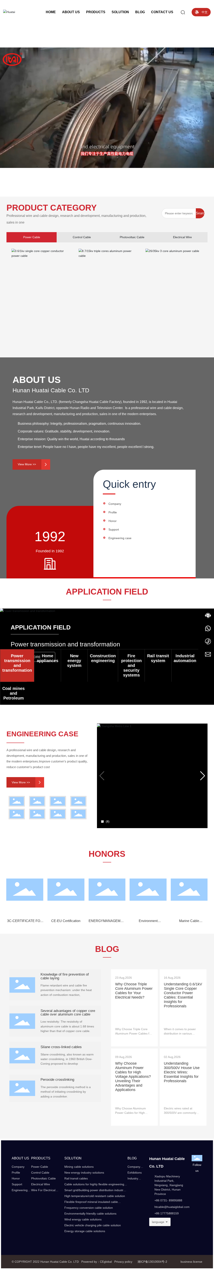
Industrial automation (185, 658)
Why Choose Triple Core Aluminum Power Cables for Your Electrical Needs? (134, 990)
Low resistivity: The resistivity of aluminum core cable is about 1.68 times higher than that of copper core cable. (67, 1026)
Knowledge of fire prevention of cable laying (65, 976)
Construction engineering (103, 658)
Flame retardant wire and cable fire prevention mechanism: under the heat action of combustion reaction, (66, 990)
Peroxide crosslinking (57, 1079)
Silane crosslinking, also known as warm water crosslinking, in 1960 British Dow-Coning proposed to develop (67, 1059)
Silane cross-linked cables (61, 1047)
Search (200, 213)
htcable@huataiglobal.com (172, 1207)
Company (114, 503)
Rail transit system (158, 658)
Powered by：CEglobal (96, 1261)
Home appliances (47, 658)
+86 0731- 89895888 (168, 1200)
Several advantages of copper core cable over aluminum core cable (68, 1012)
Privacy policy (122, 1261)
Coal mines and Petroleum (13, 693)
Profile (112, 512)
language (158, 1222)
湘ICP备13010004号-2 (152, 1261)
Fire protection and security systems (131, 665)
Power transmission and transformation (17, 663)
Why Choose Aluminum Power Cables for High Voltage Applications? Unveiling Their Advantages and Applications (133, 1076)
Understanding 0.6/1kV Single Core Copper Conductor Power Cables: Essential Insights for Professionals (183, 995)
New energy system (74, 661)
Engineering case (119, 538)
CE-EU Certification (65, 921)
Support (113, 529)
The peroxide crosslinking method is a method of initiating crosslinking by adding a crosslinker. (66, 1091)
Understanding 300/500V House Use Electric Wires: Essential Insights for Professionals (182, 1072)
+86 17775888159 (166, 1213)
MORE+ (120, 1041)
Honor (112, 521)
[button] (23, 185)
